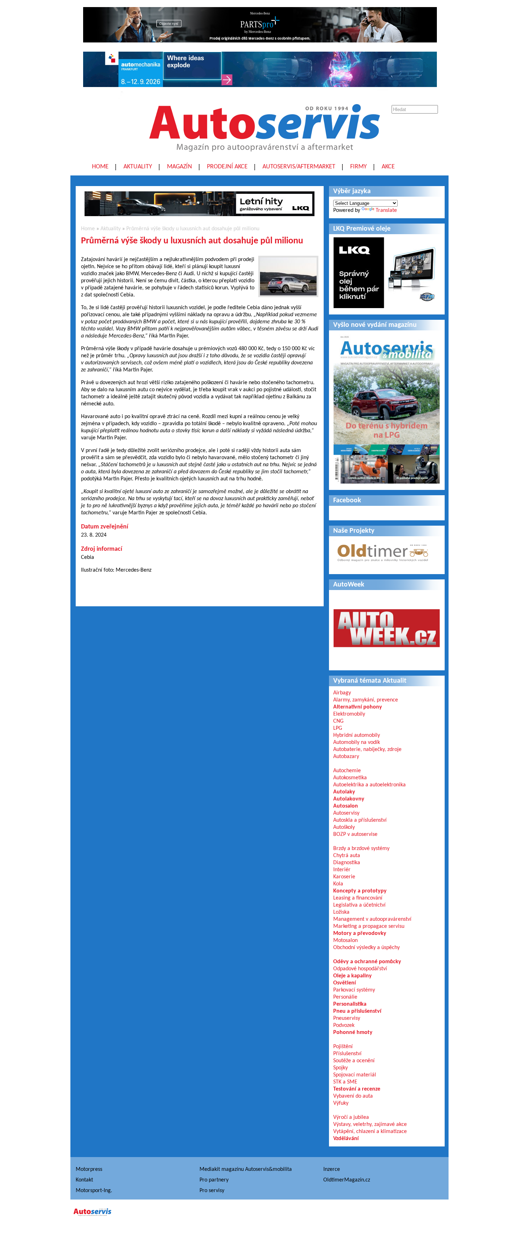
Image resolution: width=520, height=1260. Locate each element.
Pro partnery (214, 1180)
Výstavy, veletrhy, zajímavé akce (370, 1124)
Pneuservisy (346, 1018)
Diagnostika (346, 863)
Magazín (179, 166)
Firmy (358, 166)
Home (100, 166)
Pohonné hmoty (352, 1032)
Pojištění (343, 1047)
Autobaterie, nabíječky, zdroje (367, 749)
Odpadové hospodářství (360, 969)
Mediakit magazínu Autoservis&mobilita (246, 1169)
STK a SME (345, 1082)
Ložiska (341, 912)
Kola (338, 884)
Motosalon (345, 940)
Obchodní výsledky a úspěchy (366, 947)
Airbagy (342, 693)
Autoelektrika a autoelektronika (369, 785)
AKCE (388, 166)
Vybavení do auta (353, 1096)
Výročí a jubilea (351, 1117)
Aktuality (137, 166)
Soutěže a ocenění (354, 1061)
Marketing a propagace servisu (368, 926)
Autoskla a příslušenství (360, 820)
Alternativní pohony (357, 707)
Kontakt (84, 1180)
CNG (338, 721)
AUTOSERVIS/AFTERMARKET (298, 166)
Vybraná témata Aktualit (369, 680)
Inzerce (331, 1169)
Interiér (342, 870)
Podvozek (343, 1025)
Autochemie (347, 771)
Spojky (340, 1068)
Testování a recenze (356, 1089)
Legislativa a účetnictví (359, 905)
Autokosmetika (350, 778)
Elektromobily (349, 714)
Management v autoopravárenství (372, 919)
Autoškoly (344, 827)
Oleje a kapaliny (352, 976)
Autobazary (346, 756)
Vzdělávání (346, 1138)
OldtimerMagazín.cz (346, 1180)
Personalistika (349, 1004)
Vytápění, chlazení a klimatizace (370, 1131)
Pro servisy (212, 1190)
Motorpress (89, 1169)
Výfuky (340, 1103)
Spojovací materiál (354, 1075)
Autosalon (345, 806)
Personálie (345, 997)
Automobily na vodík (356, 742)
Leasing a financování (357, 898)
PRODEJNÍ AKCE (227, 166)
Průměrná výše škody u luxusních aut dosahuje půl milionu (192, 229)
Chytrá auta (346, 856)
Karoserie (344, 877)
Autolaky (344, 792)
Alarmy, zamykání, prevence (365, 700)
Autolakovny (348, 799)
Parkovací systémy (354, 990)
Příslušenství (347, 1054)
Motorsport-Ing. (94, 1190)
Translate (386, 210)
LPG (337, 728)
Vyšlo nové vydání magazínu (375, 325)
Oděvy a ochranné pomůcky (367, 962)
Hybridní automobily (356, 735)
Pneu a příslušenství (357, 1011)
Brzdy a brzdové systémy (361, 848)
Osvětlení (344, 983)
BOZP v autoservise (355, 834)
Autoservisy (346, 813)
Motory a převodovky (359, 933)
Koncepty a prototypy (360, 891)
